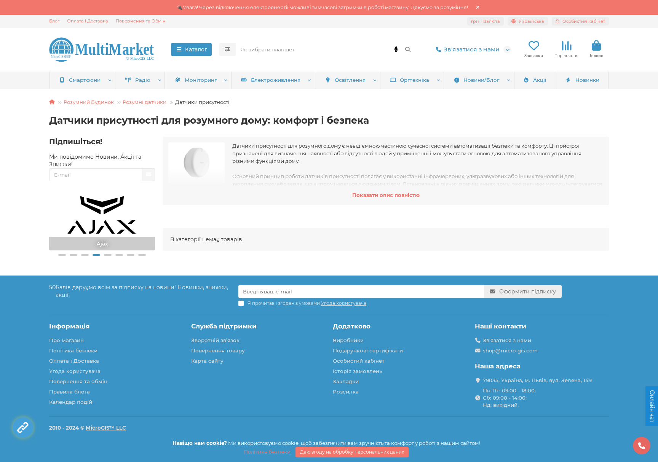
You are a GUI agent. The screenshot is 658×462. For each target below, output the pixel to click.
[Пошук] (407, 49)
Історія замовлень (357, 371)
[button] (62, 255)
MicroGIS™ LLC (106, 428)
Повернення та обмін (78, 381)
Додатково (352, 326)
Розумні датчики (144, 102)
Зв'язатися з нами (472, 49)
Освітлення (350, 80)
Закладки (346, 381)
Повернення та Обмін (141, 21)
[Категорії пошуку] (227, 49)
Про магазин (66, 340)
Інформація (69, 326)
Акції (539, 80)
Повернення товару (218, 350)
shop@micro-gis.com (510, 350)
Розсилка (346, 392)
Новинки (587, 80)
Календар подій (70, 402)
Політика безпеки (73, 350)
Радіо (142, 80)
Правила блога (69, 392)
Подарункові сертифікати (368, 350)
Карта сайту (207, 361)
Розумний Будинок (89, 102)
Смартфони (85, 80)
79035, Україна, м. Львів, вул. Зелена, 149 (537, 380)
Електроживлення (275, 80)
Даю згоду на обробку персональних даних (352, 452)
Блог (54, 21)
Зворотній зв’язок (215, 340)
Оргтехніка (414, 80)
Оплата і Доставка (87, 21)
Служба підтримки (224, 326)
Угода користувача (75, 371)
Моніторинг (201, 80)
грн (485, 21)
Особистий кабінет (359, 361)
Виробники (348, 340)
